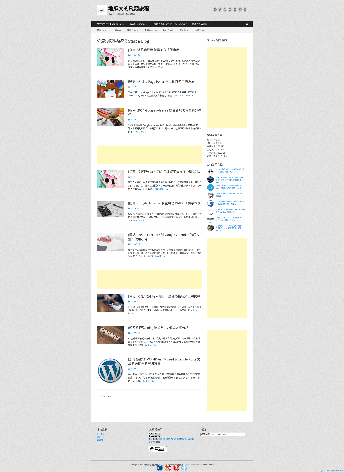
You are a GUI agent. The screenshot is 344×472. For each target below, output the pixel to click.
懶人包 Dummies (138, 23)
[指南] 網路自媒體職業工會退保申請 (153, 50)
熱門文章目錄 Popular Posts (110, 23)
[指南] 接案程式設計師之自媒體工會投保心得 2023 (164, 172)
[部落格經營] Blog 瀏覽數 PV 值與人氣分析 (158, 328)
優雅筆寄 (100, 434)
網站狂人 (100, 437)
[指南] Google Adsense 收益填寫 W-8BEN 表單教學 (164, 203)
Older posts (104, 396)
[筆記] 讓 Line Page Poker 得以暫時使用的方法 (161, 82)
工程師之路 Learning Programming (169, 23)
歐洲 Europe (133, 30)
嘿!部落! (100, 439)
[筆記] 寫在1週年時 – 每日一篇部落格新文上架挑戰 (164, 296)
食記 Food (184, 30)
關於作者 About (199, 23)
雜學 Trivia (200, 30)
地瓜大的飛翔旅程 (128, 9)
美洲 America (151, 30)
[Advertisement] (149, 155)
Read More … (159, 67)
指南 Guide (168, 30)
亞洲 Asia (116, 30)
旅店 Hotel (102, 30)
